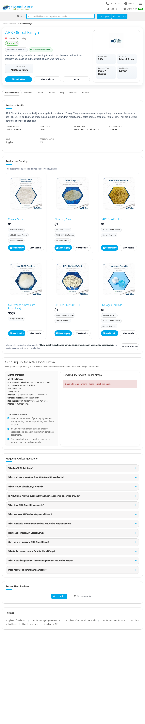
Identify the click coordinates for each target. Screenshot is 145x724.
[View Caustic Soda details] (26, 193)
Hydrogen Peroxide (111, 304)
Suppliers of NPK (51, 624)
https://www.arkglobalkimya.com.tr (31, 394)
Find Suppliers (119, 16)
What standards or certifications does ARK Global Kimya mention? (39, 523)
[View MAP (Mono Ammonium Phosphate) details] (26, 279)
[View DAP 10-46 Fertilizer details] (119, 193)
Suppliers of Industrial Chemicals (81, 620)
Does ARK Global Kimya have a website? (27, 570)
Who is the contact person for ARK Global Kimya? (31, 551)
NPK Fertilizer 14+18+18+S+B (71, 304)
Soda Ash (12, 24)
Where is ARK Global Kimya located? (25, 486)
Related (85, 92)
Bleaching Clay (63, 219)
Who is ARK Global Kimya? (20, 468)
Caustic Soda (15, 219)
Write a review (59, 596)
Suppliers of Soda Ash (16, 620)
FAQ (62, 92)
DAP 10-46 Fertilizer (112, 219)
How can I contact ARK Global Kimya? (26, 533)
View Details (35, 248)
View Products (47, 79)
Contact (51, 92)
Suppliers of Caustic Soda (113, 620)
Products (28, 92)
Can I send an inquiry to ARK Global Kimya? (28, 542)
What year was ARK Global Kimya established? (30, 514)
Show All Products (130, 346)
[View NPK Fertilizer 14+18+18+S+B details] (72, 279)
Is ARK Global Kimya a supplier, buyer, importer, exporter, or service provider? (44, 496)
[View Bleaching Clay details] (72, 193)
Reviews (72, 92)
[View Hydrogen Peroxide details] (119, 279)
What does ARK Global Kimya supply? (26, 505)
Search (20, 16)
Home (4, 24)
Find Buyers (104, 16)
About (76, 79)
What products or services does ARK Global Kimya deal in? (36, 477)
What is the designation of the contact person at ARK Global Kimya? (40, 560)
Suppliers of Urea (30, 624)
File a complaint (83, 596)
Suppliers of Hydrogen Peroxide (46, 620)
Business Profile (12, 93)
